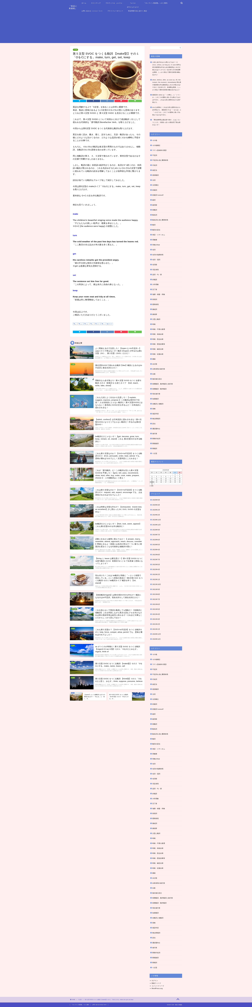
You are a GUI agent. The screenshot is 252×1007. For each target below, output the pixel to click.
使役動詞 (155, 175)
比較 (154, 374)
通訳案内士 (156, 428)
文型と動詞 (156, 319)
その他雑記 (156, 145)
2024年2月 (156, 515)
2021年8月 (156, 594)
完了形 (154, 289)
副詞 (154, 200)
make (87, 324)
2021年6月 (156, 604)
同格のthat (156, 245)
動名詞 (154, 215)
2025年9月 (156, 500)
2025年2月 (156, 510)
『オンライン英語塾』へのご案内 (156, 3)
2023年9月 (156, 530)
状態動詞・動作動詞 (159, 389)
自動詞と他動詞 (157, 404)
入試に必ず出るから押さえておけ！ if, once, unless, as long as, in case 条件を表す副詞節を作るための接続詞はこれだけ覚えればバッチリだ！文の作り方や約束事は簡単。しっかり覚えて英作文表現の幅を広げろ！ (166, 68)
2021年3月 (156, 619)
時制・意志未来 (157, 339)
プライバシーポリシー (115, 11)
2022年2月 (156, 574)
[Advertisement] (126, 29)
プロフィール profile (114, 3)
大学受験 (155, 284)
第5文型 (110, 324)
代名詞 (154, 165)
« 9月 (151, 486)
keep (81, 324)
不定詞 (154, 155)
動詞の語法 (156, 230)
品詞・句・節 (157, 274)
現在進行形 (156, 394)
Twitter (133, 3)
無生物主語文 (157, 379)
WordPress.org (157, 988)
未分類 (154, 364)
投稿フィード (156, 983)
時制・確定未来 (157, 349)
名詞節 (154, 264)
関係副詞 (155, 443)
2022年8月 (156, 554)
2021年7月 (156, 599)
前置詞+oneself (157, 195)
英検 (154, 409)
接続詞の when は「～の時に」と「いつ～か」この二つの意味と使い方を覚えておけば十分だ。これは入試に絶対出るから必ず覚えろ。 (166, 98)
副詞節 (154, 205)
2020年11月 (156, 639)
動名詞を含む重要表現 (160, 220)
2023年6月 (156, 539)
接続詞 (154, 309)
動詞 (154, 225)
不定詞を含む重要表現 (160, 160)
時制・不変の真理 (158, 329)
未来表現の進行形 (158, 369)
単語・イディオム (158, 235)
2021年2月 (156, 624)
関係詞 (154, 448)
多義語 (154, 279)
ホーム (84, 3)
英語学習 (155, 414)
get (75, 324)
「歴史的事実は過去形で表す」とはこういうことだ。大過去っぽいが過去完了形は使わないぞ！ (166, 122)
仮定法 (154, 170)
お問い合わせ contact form (92, 11)
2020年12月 (156, 634)
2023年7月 (156, 534)
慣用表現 (155, 304)
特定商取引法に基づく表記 (137, 11)
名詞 (154, 249)
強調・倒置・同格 (158, 294)
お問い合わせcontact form (99, 1004)
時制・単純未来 (157, 334)
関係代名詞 (156, 438)
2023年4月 (156, 549)
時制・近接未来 (157, 354)
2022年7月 (156, 559)
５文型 (75, 49)
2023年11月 (156, 525)
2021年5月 (156, 609)
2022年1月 (156, 579)
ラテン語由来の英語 (159, 150)
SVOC (98, 324)
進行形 (154, 433)
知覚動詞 (155, 399)
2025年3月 (156, 505)
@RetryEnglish (133, 7)
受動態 (154, 240)
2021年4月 (156, 614)
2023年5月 (156, 544)
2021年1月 (156, 629)
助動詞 (154, 210)
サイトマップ (96, 3)
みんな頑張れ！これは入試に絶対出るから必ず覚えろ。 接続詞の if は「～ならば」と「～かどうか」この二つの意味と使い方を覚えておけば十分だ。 (166, 111)
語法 (154, 423)
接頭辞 (154, 314)
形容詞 (154, 299)
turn (104, 324)
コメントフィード (158, 986)
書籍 (154, 359)
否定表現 (155, 269)
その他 (154, 140)
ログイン (155, 980)
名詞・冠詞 (156, 259)
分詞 (154, 180)
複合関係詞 (156, 418)
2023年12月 (156, 520)
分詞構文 (155, 185)
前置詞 (154, 190)
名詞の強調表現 (157, 255)
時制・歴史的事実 (158, 344)
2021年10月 (156, 584)
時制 (154, 324)
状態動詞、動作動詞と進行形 (162, 384)
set (92, 324)
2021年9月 (156, 589)
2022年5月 (156, 564)
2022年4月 (156, 569)
